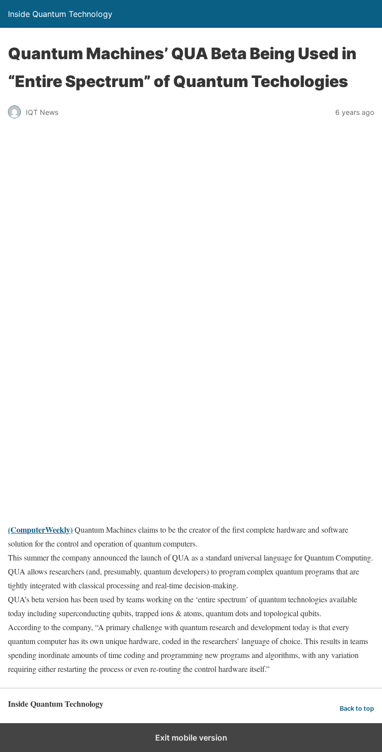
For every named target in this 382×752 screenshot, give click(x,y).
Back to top (357, 708)
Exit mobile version (191, 738)
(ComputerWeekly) (40, 529)
